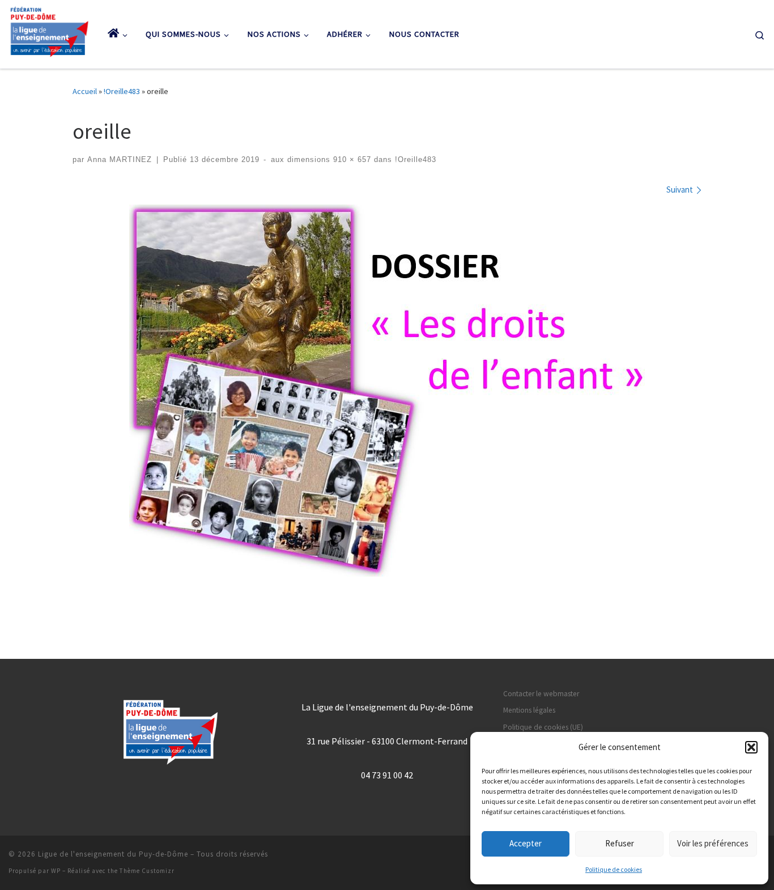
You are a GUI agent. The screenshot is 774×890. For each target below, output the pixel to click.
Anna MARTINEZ (119, 160)
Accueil (85, 91)
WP (56, 871)
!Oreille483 (122, 91)
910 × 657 (350, 160)
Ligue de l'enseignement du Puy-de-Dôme (113, 854)
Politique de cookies (613, 869)
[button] (751, 747)
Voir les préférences (713, 843)
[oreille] (387, 391)
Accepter (525, 843)
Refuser (619, 843)
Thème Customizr (147, 871)
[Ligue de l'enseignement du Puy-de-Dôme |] (49, 32)
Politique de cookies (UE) (543, 727)
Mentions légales (529, 710)
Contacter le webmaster (541, 694)
